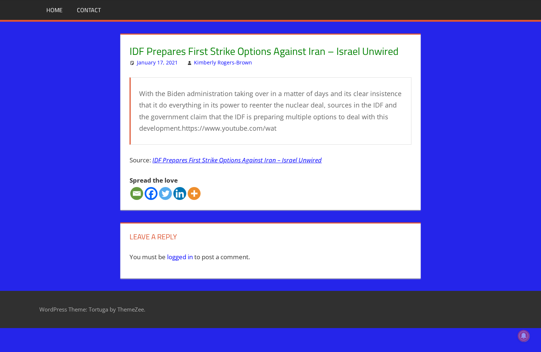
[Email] (136, 193)
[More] (194, 193)
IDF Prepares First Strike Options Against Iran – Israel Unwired (237, 160)
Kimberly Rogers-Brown (223, 62)
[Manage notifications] (524, 336)
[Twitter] (165, 193)
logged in (180, 257)
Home (54, 10)
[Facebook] (151, 193)
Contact (89, 10)
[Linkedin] (179, 193)
